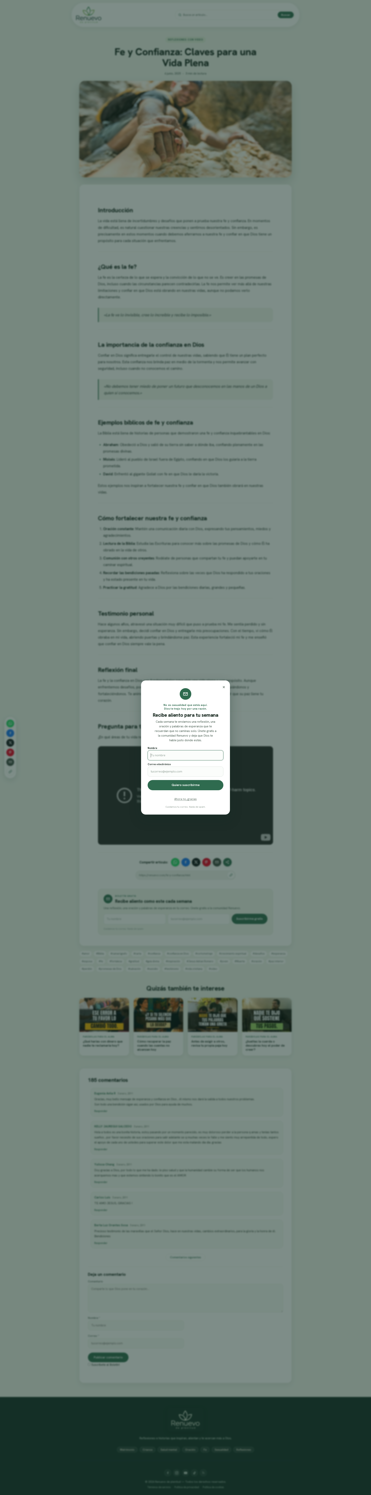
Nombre (152, 748)
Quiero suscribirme (186, 785)
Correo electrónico (159, 764)
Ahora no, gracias (185, 799)
